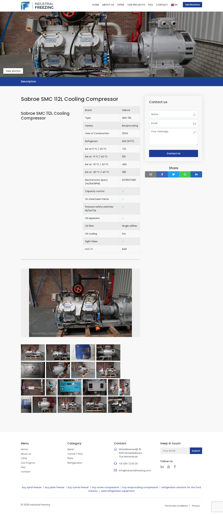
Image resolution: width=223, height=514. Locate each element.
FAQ (150, 4)
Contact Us (173, 153)
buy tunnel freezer (78, 487)
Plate (70, 458)
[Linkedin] (196, 174)
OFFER (120, 4)
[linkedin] (162, 467)
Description (28, 81)
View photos (13, 71)
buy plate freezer (54, 487)
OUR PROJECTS (136, 4)
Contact (26, 471)
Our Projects (28, 462)
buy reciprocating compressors (140, 487)
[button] (30, 303)
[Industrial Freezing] (37, 5)
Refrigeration (74, 462)
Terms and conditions (176, 505)
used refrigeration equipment (118, 491)
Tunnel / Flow (75, 453)
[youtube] (169, 467)
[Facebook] (162, 174)
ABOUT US (108, 4)
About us (26, 453)
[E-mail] (151, 174)
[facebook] (175, 467)
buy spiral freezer (32, 487)
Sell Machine (192, 4)
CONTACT (162, 4)
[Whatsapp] (185, 174)
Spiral (70, 449)
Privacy (196, 505)
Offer (24, 458)
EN (175, 4)
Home (24, 449)
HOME (95, 4)
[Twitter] (173, 174)
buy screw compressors (105, 487)
